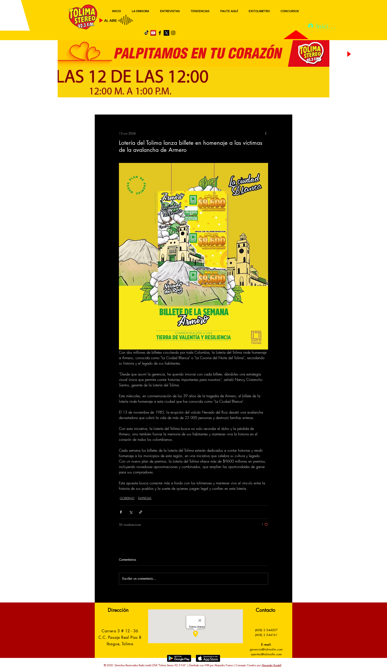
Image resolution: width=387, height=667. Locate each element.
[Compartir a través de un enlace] (141, 512)
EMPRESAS (144, 498)
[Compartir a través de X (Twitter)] (131, 512)
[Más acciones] (265, 133)
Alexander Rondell (271, 665)
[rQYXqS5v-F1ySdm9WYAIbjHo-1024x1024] (166, 33)
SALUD (130, 106)
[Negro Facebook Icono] (160, 33)
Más (252, 106)
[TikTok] (146, 33)
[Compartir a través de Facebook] (121, 512)
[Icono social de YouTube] (153, 33)
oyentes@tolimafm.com (266, 654)
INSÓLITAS (231, 106)
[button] (283, 106)
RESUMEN (108, 106)
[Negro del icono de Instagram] (173, 33)
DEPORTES (153, 106)
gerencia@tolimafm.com (266, 649)
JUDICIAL (177, 106)
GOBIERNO (203, 106)
